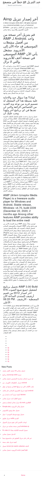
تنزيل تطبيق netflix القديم (10, 418)
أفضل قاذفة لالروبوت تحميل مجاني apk (15, 450)
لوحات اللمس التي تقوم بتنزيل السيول (14, 422)
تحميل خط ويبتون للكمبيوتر (10, 410)
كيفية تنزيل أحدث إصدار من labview (14, 394)
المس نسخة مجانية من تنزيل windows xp (15, 426)
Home (23, 475)
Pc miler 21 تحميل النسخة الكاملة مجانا (15, 430)
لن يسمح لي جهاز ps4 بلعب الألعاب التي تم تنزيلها (18, 386)
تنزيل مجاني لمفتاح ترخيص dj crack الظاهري (16, 402)
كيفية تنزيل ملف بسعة (9, 442)
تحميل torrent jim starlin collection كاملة (15, 446)
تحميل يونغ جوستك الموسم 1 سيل (13, 414)
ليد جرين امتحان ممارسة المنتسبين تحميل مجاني (17, 379)
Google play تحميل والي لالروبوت (13, 406)
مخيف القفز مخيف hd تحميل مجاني (13, 371)
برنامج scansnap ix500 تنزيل (11, 375)
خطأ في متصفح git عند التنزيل (21, 2)
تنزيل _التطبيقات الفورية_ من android (14, 382)
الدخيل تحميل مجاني (8, 434)
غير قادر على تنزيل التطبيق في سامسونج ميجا (17, 438)
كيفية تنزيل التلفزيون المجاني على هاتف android (17, 390)
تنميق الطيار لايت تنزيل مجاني (11, 398)
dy (8, 348)
